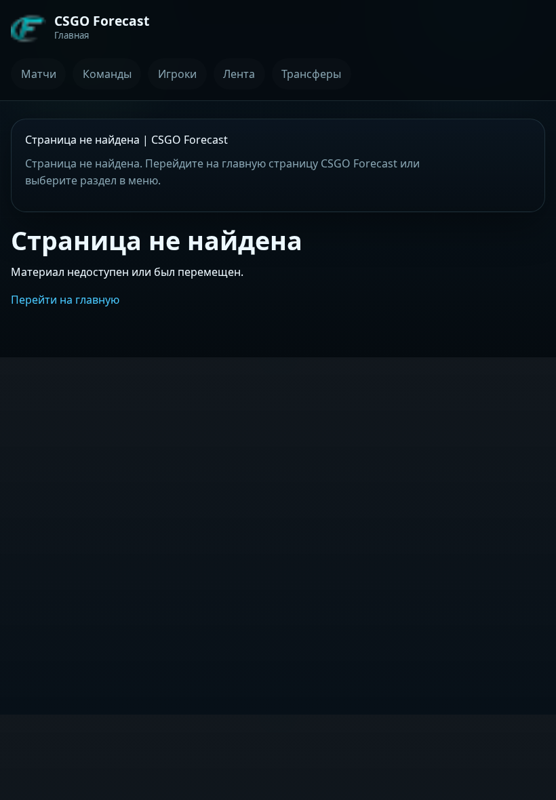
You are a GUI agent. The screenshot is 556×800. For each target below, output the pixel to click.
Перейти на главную (65, 299)
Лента (239, 73)
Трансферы (311, 73)
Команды (107, 73)
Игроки (177, 73)
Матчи (38, 73)
